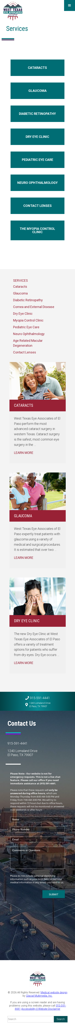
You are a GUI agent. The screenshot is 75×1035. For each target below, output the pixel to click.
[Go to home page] (13, 11)
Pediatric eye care (37, 160)
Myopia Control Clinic (28, 320)
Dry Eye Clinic (23, 313)
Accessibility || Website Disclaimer (40, 1009)
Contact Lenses (24, 352)
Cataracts (37, 68)
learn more (23, 452)
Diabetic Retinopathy (28, 300)
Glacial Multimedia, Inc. (39, 995)
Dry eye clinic (37, 137)
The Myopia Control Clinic (37, 230)
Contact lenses (37, 206)
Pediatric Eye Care (26, 327)
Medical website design (54, 992)
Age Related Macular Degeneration (28, 343)
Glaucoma (37, 91)
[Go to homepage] (37, 979)
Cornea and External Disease (33, 307)
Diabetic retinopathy (37, 114)
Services (20, 280)
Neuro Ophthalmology (37, 183)
